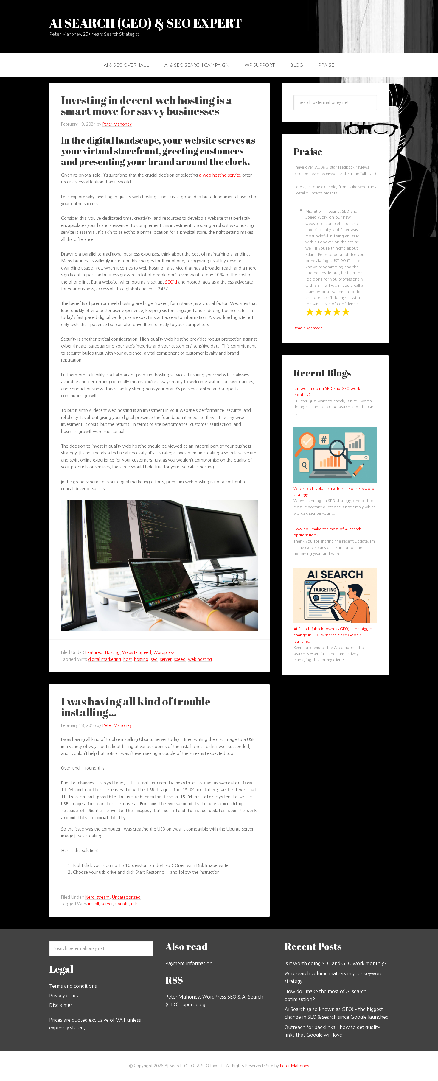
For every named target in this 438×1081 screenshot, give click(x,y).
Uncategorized (126, 897)
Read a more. (308, 328)
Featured (93, 652)
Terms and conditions (73, 986)
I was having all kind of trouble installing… (136, 706)
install (93, 904)
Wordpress (163, 652)
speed (180, 659)
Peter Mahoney (294, 1066)
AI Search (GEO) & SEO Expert (145, 23)
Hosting (112, 652)
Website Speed (136, 652)
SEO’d (171, 282)
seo (154, 659)
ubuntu (122, 904)
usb (134, 904)
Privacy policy (63, 995)
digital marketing (104, 659)
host (127, 659)
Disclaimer (60, 1005)
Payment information (188, 963)
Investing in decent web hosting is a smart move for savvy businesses (146, 105)
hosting (141, 659)
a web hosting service (220, 175)
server (166, 659)
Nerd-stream (97, 897)
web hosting (200, 659)
